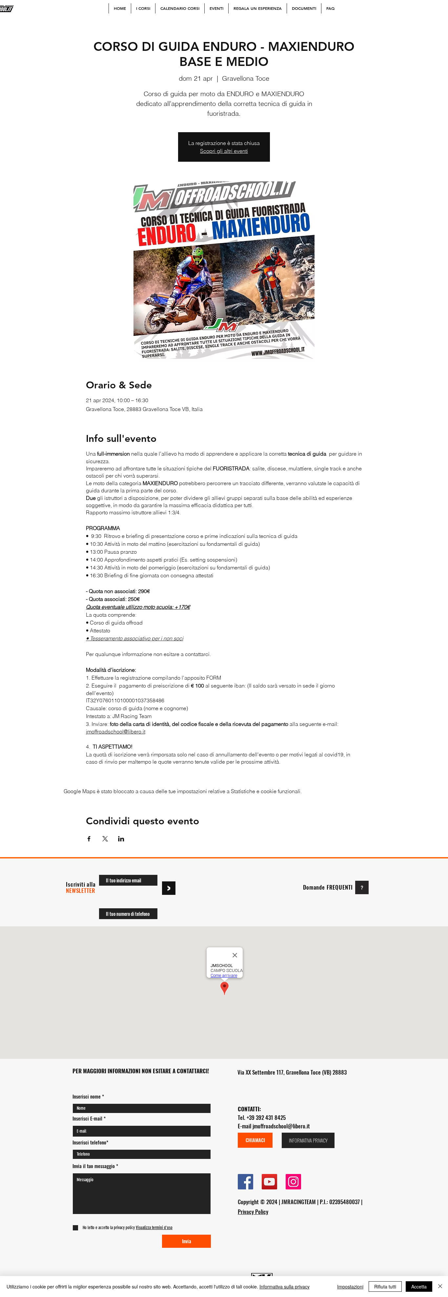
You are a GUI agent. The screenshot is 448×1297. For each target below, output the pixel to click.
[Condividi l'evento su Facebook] (89, 838)
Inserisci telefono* (90, 1142)
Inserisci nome (86, 1096)
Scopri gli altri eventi (224, 151)
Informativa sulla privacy (284, 1286)
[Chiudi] (440, 1286)
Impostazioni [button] (350, 1286)
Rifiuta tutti (385, 1286)
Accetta (419, 1286)
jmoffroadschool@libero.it (281, 1126)
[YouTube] (269, 1181)
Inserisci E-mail (87, 1118)
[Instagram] (293, 1181)
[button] (154, 1227)
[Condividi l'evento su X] (105, 838)
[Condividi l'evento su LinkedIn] (121, 838)
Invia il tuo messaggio (93, 1165)
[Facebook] (245, 1181)
